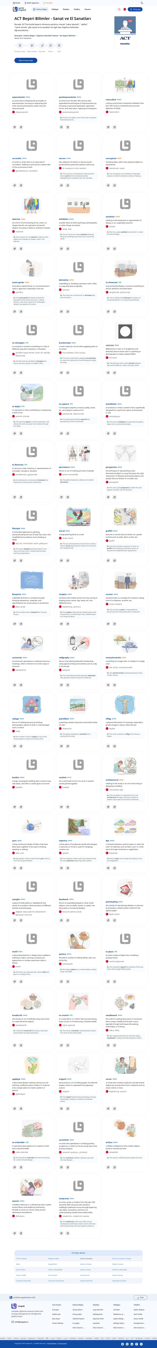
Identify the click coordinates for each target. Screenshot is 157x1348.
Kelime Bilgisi (29, 36)
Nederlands (139, 1338)
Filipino (59, 1338)
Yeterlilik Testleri (78, 1319)
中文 (102, 1338)
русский (23, 1338)
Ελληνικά (121, 1338)
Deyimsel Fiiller (98, 1319)
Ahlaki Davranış (85, 1275)
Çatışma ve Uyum (85, 1270)
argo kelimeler (98, 1310)
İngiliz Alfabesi (139, 1310)
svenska (147, 1338)
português (89, 1338)
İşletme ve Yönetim (86, 1264)
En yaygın (76, 1323)
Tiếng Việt (40, 1338)
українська (31, 1338)
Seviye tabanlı (78, 1310)
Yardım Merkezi (57, 1323)
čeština (154, 1338)
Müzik (18, 1264)
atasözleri (96, 1323)
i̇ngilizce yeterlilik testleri (47, 36)
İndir (142, 1297)
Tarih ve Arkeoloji (21, 1258)
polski (114, 1338)
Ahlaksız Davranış (117, 1275)
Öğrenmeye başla (26, 60)
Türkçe (9, 1338)
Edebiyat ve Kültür (53, 1258)
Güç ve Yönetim (20, 1270)
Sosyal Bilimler (52, 1264)
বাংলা (132, 1338)
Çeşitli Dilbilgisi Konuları (119, 1319)
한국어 (108, 1338)
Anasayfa (18, 36)
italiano (16, 1338)
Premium (49, 3)
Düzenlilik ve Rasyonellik (23, 1281)
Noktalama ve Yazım (119, 1314)
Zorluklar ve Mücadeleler (119, 1270)
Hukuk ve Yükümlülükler (55, 1270)
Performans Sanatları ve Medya (121, 1258)
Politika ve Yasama (117, 1264)
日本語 (96, 1338)
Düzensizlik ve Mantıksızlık (56, 1281)
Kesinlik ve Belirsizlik (86, 1281)
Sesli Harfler (138, 1314)
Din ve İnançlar (52, 1275)
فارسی (65, 1338)
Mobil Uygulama (33, 3)
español (2, 1338)
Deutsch (80, 1338)
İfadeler (96, 1305)
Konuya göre (77, 1314)
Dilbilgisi (116, 1305)
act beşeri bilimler (67, 36)
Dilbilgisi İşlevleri (119, 1323)
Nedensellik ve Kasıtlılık (119, 1281)
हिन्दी (47, 1338)
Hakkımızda (56, 1314)
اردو (127, 1338)
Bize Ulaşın (56, 1319)
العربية (52, 1338)
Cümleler (116, 1310)
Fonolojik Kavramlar (140, 1323)
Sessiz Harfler (138, 1319)
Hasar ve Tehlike (21, 1275)
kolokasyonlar (98, 1314)
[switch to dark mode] (142, 3)
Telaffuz (137, 1305)
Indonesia (73, 1338)
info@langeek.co (21, 1322)
